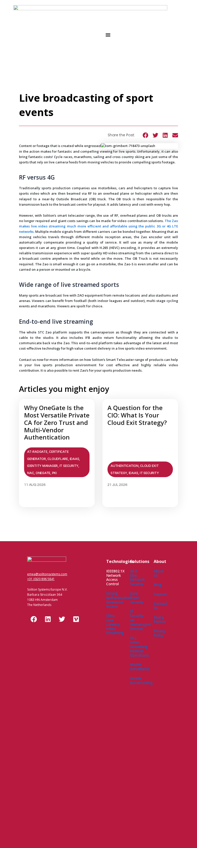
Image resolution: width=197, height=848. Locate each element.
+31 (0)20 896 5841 (41, 579)
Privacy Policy (159, 633)
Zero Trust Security (136, 597)
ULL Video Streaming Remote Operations (139, 646)
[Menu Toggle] (108, 34)
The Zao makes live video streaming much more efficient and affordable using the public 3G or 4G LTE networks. (98, 226)
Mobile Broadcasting (141, 680)
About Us (159, 573)
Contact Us (160, 605)
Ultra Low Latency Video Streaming (115, 624)
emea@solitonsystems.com (47, 574)
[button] (146, 135)
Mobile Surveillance (140, 666)
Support (160, 594)
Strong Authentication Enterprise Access (118, 600)
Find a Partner (160, 619)
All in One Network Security (137, 577)
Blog (158, 584)
